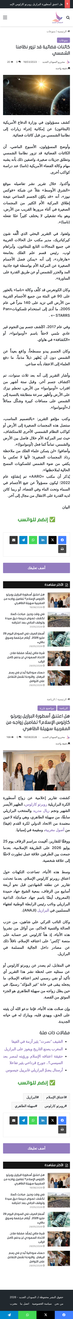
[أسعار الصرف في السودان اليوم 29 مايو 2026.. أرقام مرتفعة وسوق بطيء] (59, 639)
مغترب (13, 1303)
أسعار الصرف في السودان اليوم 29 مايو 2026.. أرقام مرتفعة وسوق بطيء (24, 638)
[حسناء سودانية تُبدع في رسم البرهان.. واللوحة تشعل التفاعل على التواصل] (59, 678)
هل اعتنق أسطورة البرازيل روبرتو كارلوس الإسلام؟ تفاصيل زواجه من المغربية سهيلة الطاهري (24, 599)
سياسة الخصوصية (42, 1303)
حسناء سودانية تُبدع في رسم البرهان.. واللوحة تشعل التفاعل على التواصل (26, 677)
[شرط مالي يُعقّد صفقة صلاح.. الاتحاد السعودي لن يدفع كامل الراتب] (59, 658)
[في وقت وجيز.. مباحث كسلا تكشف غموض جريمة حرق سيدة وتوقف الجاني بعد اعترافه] (59, 619)
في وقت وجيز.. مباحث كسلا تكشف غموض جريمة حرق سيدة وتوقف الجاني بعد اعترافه (25, 618)
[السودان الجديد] (57, 17)
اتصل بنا (24, 1303)
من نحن (59, 1303)
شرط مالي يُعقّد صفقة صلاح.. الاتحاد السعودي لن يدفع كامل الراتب (26, 657)
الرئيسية (62, 31)
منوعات (51, 31)
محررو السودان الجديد (53, 61)
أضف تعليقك (36, 568)
